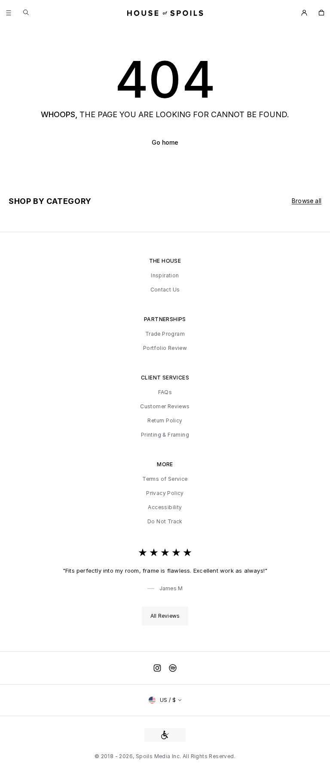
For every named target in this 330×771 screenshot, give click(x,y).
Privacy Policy (165, 493)
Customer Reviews (164, 406)
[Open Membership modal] (304, 13)
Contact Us (165, 289)
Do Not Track (165, 521)
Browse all (306, 200)
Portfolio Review (165, 348)
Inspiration (165, 275)
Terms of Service (164, 479)
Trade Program (165, 334)
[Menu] (8, 13)
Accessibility (165, 507)
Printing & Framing (165, 434)
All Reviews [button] (165, 615)
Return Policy (164, 420)
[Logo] (165, 12)
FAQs (165, 392)
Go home (165, 142)
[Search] (26, 12)
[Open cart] (321, 13)
